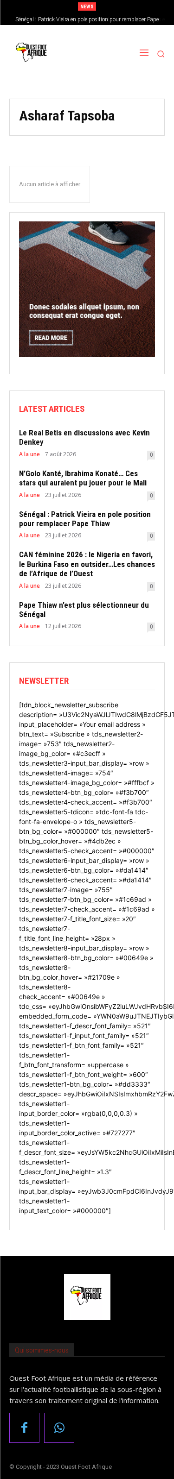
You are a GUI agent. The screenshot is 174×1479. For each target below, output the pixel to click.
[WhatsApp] (59, 1428)
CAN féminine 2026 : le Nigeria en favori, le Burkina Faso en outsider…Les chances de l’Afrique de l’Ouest (87, 564)
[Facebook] (24, 1428)
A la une (29, 454)
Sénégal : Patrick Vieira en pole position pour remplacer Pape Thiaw (85, 519)
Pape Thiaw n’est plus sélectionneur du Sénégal (84, 609)
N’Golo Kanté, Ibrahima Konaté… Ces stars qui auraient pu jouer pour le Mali (83, 478)
